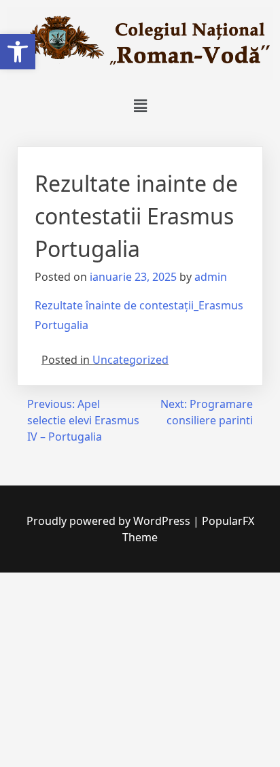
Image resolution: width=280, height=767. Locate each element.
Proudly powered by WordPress (110, 520)
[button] (17, 51)
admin (210, 276)
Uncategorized (130, 359)
